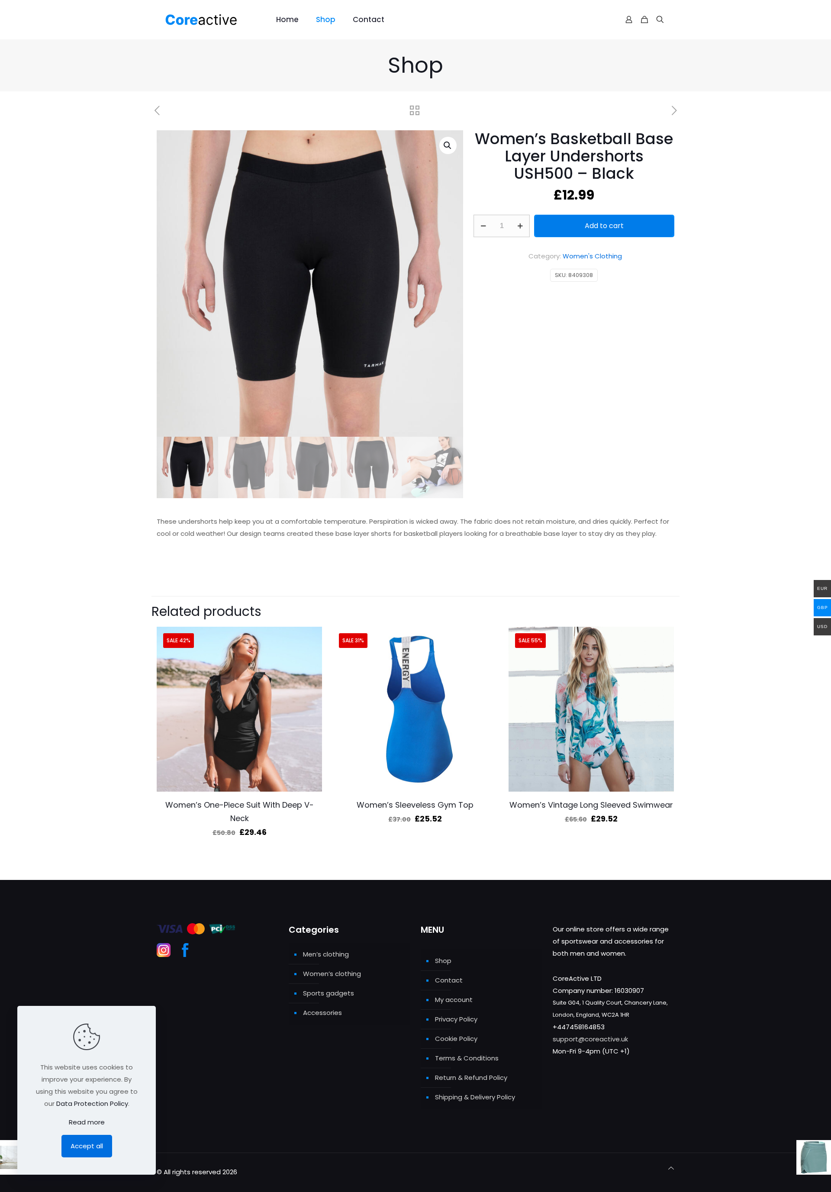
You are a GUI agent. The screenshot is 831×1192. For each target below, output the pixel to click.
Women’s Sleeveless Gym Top (415, 804)
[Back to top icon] (671, 1168)
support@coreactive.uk (590, 1039)
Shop (443, 960)
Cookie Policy (456, 1038)
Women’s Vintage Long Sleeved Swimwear (591, 804)
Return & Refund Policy (471, 1077)
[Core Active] (209, 19)
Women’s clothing (332, 973)
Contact (449, 980)
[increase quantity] (520, 226)
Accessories (322, 1012)
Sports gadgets (328, 993)
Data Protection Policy (92, 1103)
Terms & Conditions (467, 1058)
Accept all (87, 1145)
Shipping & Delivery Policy (475, 1097)
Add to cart (604, 226)
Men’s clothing (326, 954)
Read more (87, 1122)
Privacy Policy (456, 1019)
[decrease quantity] (483, 226)
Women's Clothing (592, 256)
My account (454, 999)
